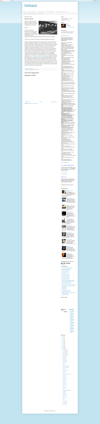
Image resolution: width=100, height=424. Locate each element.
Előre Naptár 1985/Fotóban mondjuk (72, 317)
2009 (63, 348)
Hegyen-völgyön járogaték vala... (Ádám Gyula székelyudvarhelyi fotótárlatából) (68, 281)
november (64, 351)
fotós (68, 24)
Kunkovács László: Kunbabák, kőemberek (68, 284)
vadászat (37, 69)
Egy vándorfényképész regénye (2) (30, 13)
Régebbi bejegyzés (54, 101)
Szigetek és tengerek (32, 11)
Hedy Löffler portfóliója (65, 279)
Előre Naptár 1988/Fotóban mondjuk (72, 326)
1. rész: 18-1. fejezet (64, 172)
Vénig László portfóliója (65, 294)
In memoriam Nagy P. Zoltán (66, 283)
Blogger (54, 410)
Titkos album (40, 13)
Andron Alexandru (29, 69)
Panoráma (64, 382)
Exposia (64, 372)
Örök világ (64, 375)
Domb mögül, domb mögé (67, 390)
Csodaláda (64, 391)
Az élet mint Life (69, 232)
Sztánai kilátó (65, 394)
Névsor (64, 398)
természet (34, 69)
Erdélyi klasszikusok (66, 367)
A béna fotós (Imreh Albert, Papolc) (67, 267)
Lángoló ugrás (69, 211)
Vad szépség (65, 380)
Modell (64, 364)
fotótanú (31, 5)
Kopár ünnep (65, 387)
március (64, 402)
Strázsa (64, 368)
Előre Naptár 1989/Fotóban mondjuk (72, 329)
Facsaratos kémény (70, 218)
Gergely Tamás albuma (65, 276)
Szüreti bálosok (65, 361)
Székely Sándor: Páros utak (66, 291)
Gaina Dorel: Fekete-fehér (66, 274)
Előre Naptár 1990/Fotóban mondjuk (72, 331)
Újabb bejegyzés (27, 101)
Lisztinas (64, 376)
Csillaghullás (69, 246)
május (64, 359)
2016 (63, 339)
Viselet (64, 388)
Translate (68, 20)
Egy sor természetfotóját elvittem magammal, (37, 56)
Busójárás (68, 253)
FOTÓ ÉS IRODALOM (64, 35)
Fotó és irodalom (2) (50, 11)
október (64, 352)
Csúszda (64, 371)
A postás (64, 379)
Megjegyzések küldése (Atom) (33, 103)
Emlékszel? (64, 383)
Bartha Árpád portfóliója (65, 272)
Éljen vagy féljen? (69, 225)
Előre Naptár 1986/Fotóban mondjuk (72, 320)
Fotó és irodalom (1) (41, 11)
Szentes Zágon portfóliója (66, 290)
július (64, 356)
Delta (63, 399)
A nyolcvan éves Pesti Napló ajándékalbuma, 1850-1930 (66, 269)
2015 (63, 340)
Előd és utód (65, 384)
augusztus (64, 355)
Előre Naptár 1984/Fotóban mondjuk (72, 314)
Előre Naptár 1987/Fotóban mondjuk (72, 323)
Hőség (64, 386)
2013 (63, 343)
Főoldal (25, 11)
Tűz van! (64, 395)
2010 (63, 347)
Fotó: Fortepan (64, 273)
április (64, 360)
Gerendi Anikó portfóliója (66, 275)
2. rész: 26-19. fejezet (64, 174)
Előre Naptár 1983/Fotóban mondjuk (72, 311)
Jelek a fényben (69, 239)
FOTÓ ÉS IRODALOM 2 (65, 162)
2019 (63, 336)
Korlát (64, 363)
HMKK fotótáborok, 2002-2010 (66, 282)
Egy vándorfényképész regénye (61, 11)
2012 (63, 344)
